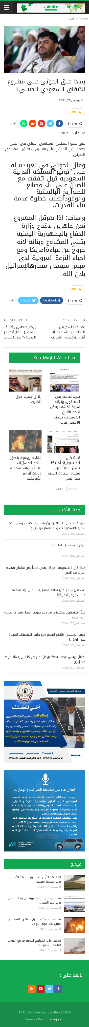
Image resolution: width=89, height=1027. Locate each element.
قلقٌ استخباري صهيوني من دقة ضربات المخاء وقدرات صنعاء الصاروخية (44, 614)
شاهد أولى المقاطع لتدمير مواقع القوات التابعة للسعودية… (34, 943)
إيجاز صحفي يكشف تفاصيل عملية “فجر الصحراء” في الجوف (20, 332)
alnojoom (57, 1019)
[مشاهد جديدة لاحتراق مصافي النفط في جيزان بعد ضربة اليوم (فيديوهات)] (74, 925)
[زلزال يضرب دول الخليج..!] (25, 380)
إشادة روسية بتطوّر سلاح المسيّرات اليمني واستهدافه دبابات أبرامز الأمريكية (48, 592)
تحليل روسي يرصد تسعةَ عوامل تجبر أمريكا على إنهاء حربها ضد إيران (44, 659)
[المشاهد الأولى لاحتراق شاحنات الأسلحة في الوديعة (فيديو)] (74, 883)
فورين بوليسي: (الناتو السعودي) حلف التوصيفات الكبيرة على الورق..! (46, 637)
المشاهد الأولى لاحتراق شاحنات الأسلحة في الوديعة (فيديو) (35, 879)
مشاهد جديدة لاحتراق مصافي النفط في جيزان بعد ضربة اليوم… (34, 922)
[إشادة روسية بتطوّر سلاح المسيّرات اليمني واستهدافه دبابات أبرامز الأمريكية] (25, 441)
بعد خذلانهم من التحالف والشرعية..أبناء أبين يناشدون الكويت (66, 332)
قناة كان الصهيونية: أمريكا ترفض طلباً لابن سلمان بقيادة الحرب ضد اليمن (45, 570)
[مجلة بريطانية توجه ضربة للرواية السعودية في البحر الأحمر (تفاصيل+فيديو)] (74, 904)
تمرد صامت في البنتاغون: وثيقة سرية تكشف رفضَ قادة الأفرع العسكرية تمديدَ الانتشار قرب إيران (47, 525)
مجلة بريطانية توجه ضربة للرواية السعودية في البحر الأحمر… (34, 900)
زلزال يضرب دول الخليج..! (68, 545)
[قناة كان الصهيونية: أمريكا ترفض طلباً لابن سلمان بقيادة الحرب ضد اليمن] (63, 441)
